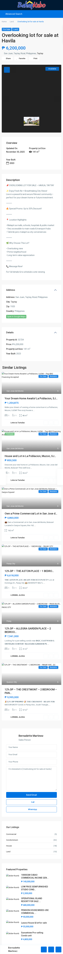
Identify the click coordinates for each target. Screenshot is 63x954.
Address (10, 290)
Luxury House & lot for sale (34, 923)
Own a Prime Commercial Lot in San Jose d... (31, 513)
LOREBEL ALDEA (18, 595)
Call (32, 802)
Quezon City (12, 682)
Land (12, 22)
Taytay (40, 53)
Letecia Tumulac (18, 423)
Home (4, 22)
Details (10, 332)
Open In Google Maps (16, 316)
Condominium (12, 840)
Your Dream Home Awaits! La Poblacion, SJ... (31, 398)
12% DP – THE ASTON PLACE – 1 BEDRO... (29, 571)
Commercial (11, 834)
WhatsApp (32, 809)
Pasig (9, 621)
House (9, 846)
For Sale (6, 29)
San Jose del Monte (15, 391)
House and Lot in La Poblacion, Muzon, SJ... (30, 456)
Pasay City (11, 563)
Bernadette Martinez (31, 735)
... (33, 410)
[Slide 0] (31, 121)
